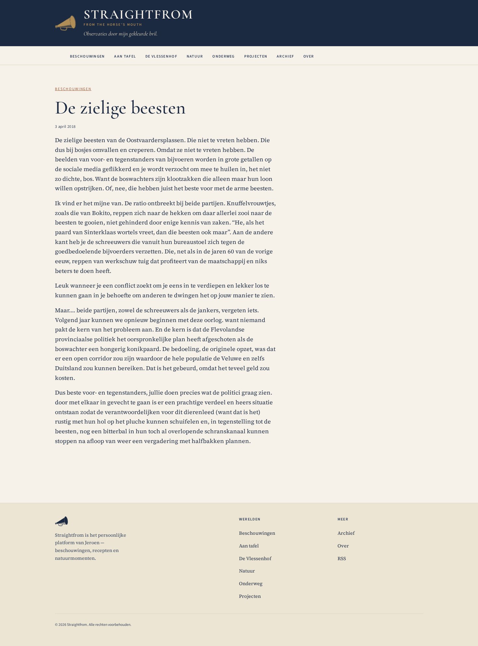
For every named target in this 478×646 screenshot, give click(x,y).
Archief (285, 56)
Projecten (256, 56)
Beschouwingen (87, 56)
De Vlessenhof (161, 56)
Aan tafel (125, 56)
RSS (342, 558)
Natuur (195, 56)
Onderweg (223, 56)
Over (308, 56)
